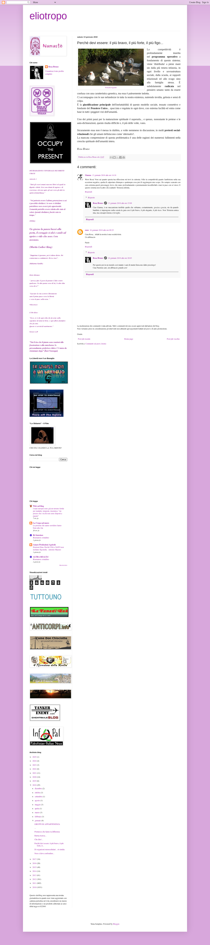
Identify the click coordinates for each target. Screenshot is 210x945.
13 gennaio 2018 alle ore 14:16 (104, 175)
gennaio (38, 820)
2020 (34, 777)
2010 (34, 887)
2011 (34, 883)
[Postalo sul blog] (114, 157)
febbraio (38, 816)
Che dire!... (38, 839)
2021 (34, 773)
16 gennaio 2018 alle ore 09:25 (102, 230)
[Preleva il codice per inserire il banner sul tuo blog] (46, 416)
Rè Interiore (38, 535)
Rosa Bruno (98, 203)
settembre (39, 796)
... (35, 827)
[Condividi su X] (117, 157)
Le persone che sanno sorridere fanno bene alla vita (47, 526)
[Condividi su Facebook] (120, 157)
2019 (34, 780)
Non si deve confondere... (44, 853)
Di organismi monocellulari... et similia (49, 849)
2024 (34, 760)
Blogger (116, 923)
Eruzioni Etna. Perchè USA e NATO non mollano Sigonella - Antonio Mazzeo (48, 548)
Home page (128, 338)
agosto (37, 800)
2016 (34, 863)
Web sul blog (38, 506)
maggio (38, 804)
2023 (34, 765)
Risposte (91, 197)
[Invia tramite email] (111, 157)
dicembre (38, 788)
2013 (34, 875)
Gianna (88, 175)
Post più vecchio (173, 338)
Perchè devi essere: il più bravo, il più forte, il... (48, 844)
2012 (34, 879)
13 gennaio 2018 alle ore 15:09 (120, 203)
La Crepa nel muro (41, 523)
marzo (37, 812)
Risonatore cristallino (41, 537)
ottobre (38, 792)
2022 (34, 768)
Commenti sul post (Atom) (95, 343)
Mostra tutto (63, 565)
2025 (34, 756)
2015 (34, 867)
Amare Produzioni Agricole (44, 544)
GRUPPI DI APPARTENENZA (47, 824)
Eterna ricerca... (40, 835)
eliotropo (48, 15)
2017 (34, 859)
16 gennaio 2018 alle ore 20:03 (120, 258)
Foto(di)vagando (111, 87)
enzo (87, 230)
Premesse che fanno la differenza (47, 831)
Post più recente (84, 338)
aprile (37, 808)
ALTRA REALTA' (41, 556)
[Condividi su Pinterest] (123, 157)
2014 (34, 871)
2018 (34, 785)
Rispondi (88, 191)
